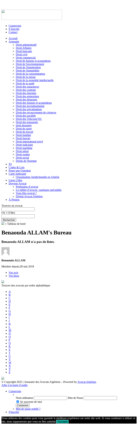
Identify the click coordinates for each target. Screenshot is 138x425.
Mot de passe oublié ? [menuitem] (28, 408)
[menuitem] (76, 394)
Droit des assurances (27, 86)
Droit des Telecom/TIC (29, 118)
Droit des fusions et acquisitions (34, 102)
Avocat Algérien (86, 381)
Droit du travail (24, 131)
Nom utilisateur (24, 397)
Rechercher (9, 220)
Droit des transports (27, 122)
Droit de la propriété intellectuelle (35, 80)
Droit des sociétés (26, 115)
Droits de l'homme (26, 160)
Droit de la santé (25, 83)
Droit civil (21, 54)
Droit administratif (26, 44)
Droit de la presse (26, 77)
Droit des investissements (30, 106)
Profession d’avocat (27, 186)
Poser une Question (20, 170)
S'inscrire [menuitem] (14, 412)
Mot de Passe (75, 397)
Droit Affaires (23, 47)
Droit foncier (23, 138)
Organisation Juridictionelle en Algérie (37, 177)
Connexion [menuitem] (15, 391)
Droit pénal (22, 151)
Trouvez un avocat (11, 205)
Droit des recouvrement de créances (36, 112)
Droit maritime (24, 147)
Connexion (15, 25)
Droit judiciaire (24, 144)
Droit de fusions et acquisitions (33, 60)
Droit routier (23, 154)
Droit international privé (29, 141)
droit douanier (24, 125)
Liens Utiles (15, 180)
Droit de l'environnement (30, 64)
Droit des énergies (26, 93)
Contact (13, 32)
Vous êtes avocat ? (26, 193)
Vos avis (13, 272)
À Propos (14, 199)
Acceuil (13, 38)
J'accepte (62, 421)
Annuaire (14, 41)
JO (10, 164)
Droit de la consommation (30, 73)
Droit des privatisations (29, 109)
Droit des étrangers (26, 99)
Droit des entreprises (27, 96)
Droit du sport (24, 128)
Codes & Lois (16, 167)
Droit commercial (26, 57)
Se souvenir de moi (31, 401)
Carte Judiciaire (17, 173)
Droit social (22, 157)
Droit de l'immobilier (27, 70)
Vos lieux (14, 275)
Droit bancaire (24, 51)
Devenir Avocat (17, 183)
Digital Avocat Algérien (29, 196)
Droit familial (23, 135)
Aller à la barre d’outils (14, 385)
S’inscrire (14, 28)
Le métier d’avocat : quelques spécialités (38, 189)
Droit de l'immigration (28, 67)
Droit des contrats (26, 89)
